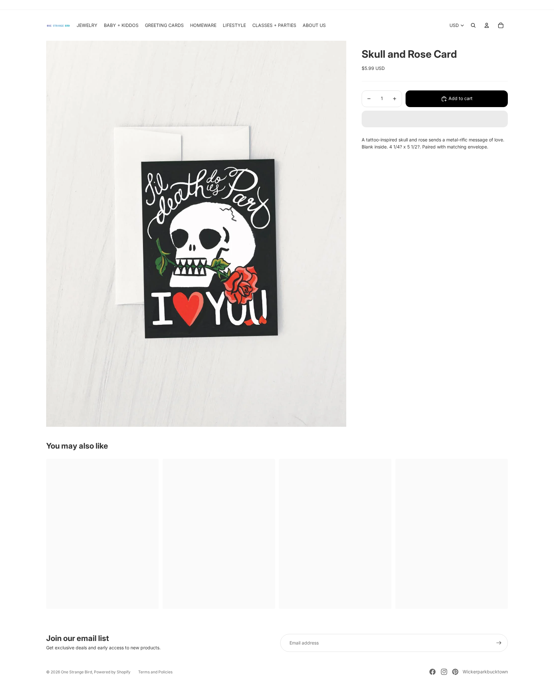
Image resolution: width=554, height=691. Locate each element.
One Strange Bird (76, 672)
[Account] (487, 25)
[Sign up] (499, 643)
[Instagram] (444, 672)
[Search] (473, 25)
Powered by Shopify (112, 672)
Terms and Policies (155, 672)
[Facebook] (432, 672)
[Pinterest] (455, 672)
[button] (435, 119)
